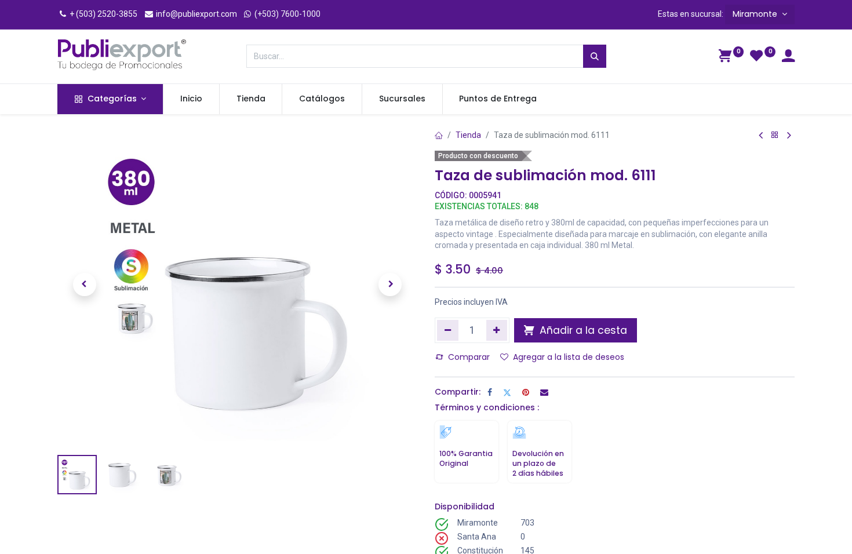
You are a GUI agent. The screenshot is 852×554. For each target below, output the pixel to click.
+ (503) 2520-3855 (102, 14)
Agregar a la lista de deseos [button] (568, 357)
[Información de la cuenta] (788, 57)
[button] (84, 284)
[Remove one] (447, 330)
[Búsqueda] (594, 56)
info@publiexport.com (195, 14)
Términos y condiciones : (487, 407)
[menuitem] (191, 99)
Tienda (468, 135)
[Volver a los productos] (775, 135)
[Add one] (497, 330)
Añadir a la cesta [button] (582, 330)
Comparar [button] (469, 357)
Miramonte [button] (756, 14)
